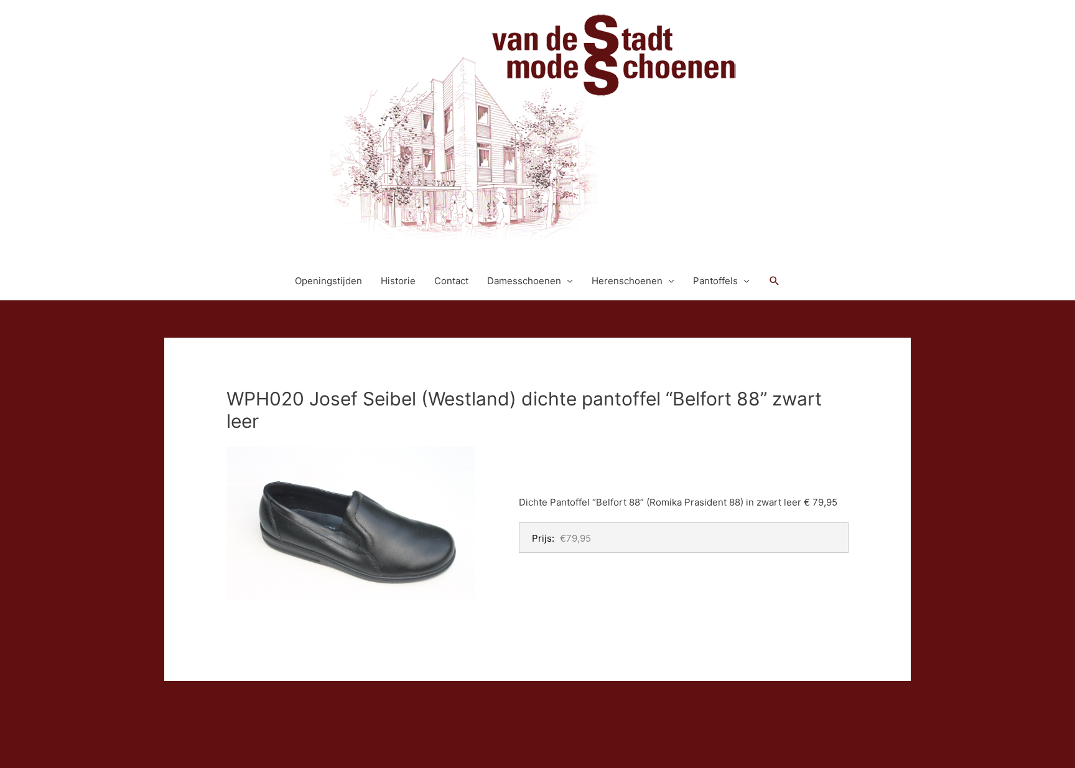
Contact (451, 281)
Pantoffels (715, 281)
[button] (774, 281)
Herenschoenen (627, 281)
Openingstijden (328, 281)
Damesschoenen (524, 281)
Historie (398, 281)
